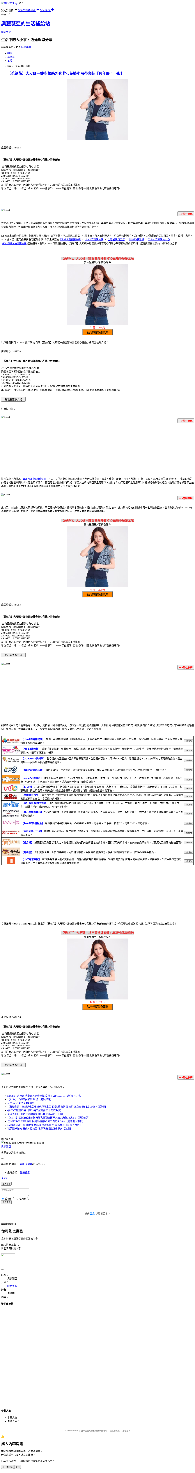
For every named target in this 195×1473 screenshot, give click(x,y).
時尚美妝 (26, 47)
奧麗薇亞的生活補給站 (25, 23)
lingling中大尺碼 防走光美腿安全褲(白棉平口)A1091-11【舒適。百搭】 (45, 1095)
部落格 (11, 57)
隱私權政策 (115, 1431)
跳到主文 (6, 32)
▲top (4, 1178)
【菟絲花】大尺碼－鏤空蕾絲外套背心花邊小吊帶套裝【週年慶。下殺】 (65, 73)
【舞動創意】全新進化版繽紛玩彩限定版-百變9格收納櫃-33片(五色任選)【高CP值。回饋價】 (57, 1106)
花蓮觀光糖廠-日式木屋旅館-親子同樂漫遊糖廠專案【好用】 (39, 1128)
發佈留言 (6, 1202)
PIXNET (74, 1431)
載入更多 (6, 1184)
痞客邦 (23, 1164)
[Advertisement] (97, 449)
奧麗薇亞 (6, 1146)
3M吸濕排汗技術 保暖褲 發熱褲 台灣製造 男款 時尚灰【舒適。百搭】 (44, 1125)
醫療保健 (25, 1172)
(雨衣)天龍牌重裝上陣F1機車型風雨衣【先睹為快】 (35, 1110)
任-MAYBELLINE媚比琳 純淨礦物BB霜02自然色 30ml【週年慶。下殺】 (46, 1121)
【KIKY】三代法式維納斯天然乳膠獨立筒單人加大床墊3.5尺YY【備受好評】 (49, 1117)
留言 (29, 1164)
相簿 (9, 53)
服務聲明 (126, 1431)
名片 (9, 60)
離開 (18, 1467)
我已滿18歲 (7, 1467)
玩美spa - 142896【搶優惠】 (22, 1103)
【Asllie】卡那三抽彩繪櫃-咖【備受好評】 (30, 1099)
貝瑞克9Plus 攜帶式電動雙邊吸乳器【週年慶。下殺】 (35, 1114)
